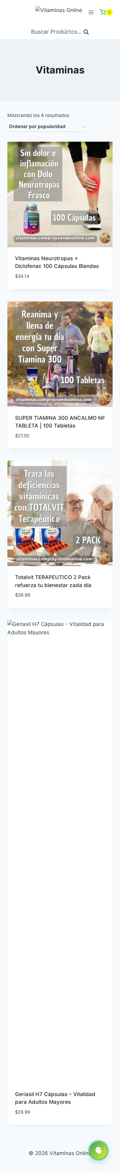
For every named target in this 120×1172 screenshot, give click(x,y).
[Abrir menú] (91, 12)
